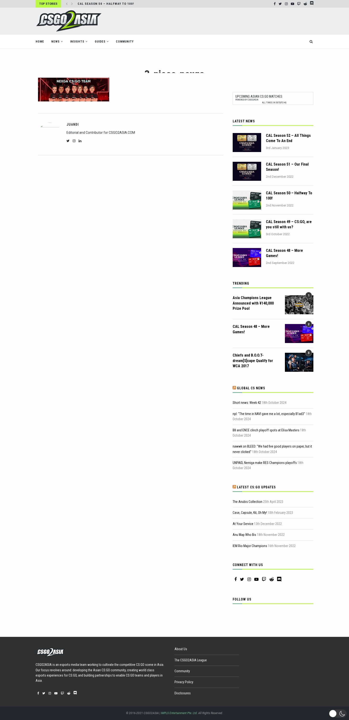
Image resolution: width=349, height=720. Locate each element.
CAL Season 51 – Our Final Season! (287, 167)
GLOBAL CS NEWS (251, 388)
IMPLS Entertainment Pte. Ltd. (179, 713)
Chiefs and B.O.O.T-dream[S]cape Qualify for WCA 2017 (253, 360)
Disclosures (182, 693)
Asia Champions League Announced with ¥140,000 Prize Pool (253, 303)
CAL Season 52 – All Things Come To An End (288, 138)
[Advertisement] (227, 20)
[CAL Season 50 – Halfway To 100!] (247, 200)
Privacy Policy (183, 682)
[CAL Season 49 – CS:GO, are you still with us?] (247, 228)
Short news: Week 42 (247, 403)
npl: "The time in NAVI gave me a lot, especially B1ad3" (269, 414)
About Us (180, 649)
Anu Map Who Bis (244, 535)
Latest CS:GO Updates (256, 487)
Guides (100, 41)
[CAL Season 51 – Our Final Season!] (247, 171)
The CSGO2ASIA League (190, 660)
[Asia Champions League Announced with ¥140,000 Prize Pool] (299, 304)
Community (125, 41)
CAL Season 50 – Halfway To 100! (106, 3)
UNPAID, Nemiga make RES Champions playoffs (265, 463)
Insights (77, 41)
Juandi (72, 124)
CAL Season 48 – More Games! (284, 253)
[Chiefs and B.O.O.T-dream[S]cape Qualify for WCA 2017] (299, 362)
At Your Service (243, 524)
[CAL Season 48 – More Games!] (247, 257)
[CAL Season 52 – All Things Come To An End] (247, 142)
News (55, 41)
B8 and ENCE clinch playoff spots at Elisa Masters (266, 430)
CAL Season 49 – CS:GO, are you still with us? (289, 224)
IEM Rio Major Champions (250, 546)
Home (40, 41)
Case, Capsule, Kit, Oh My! (250, 513)
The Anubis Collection (247, 502)
